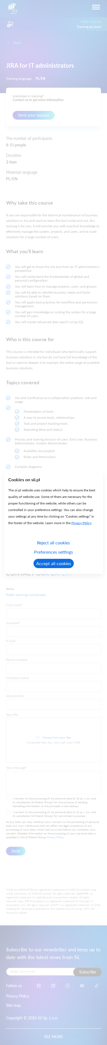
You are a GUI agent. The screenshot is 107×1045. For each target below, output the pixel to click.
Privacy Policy (81, 523)
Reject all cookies (53, 542)
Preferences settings (53, 551)
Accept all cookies (53, 563)
